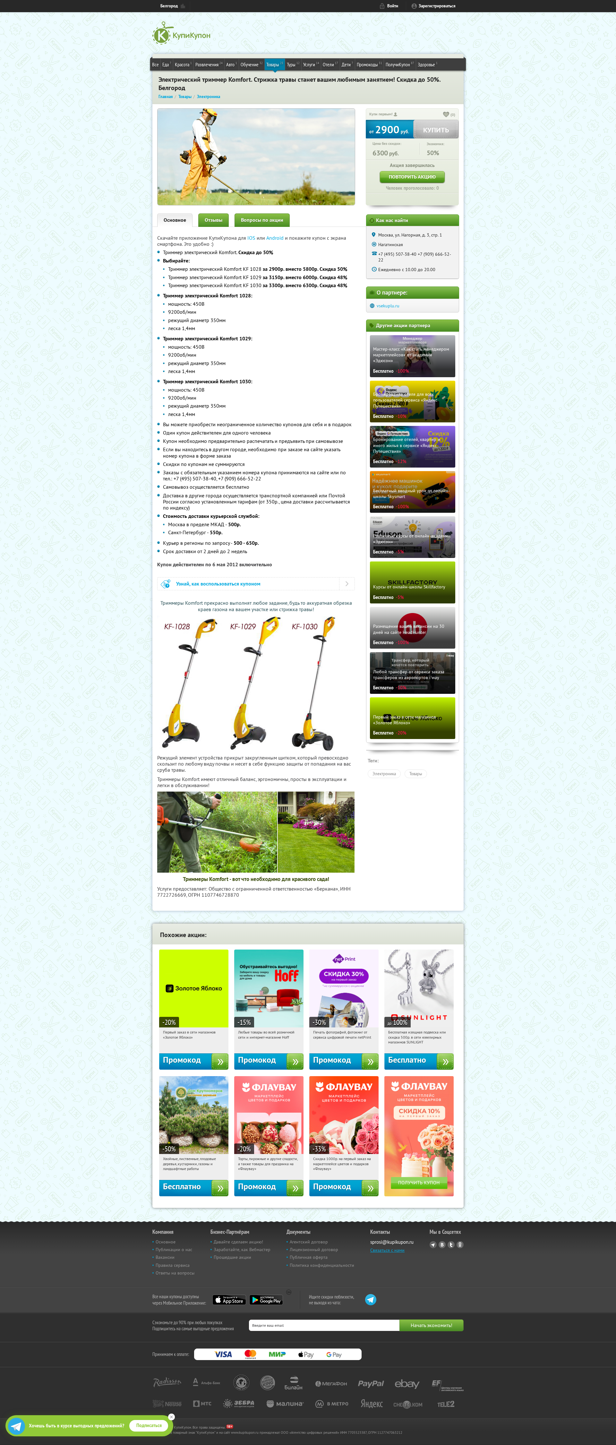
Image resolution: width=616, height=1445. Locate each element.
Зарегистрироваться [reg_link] (437, 6)
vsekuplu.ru (388, 306)
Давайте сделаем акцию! (238, 1242)
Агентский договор (309, 1242)
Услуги (311, 64)
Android (275, 238)
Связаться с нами (387, 1250)
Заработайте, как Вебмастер (242, 1249)
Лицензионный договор (314, 1249)
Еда (166, 64)
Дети (347, 64)
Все (155, 64)
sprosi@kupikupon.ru (392, 1242)
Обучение (252, 64)
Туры (293, 64)
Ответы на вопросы (175, 1273)
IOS (252, 238)
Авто (231, 64)
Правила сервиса (173, 1265)
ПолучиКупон (400, 64)
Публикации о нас (174, 1249)
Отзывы (213, 220)
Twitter (451, 1244)
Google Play (266, 1300)
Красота (183, 64)
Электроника (384, 773)
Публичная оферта (309, 1257)
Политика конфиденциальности (322, 1265)
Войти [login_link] (392, 6)
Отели (330, 64)
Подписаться (149, 1425)
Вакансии (165, 1257)
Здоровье (428, 64)
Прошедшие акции (232, 1257)
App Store (229, 1300)
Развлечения (209, 64)
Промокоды (369, 64)
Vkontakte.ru (442, 1244)
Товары (274, 64)
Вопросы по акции (262, 220)
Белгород (169, 6)
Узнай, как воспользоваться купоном (218, 583)
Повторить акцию (412, 176)
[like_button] (446, 115)
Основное (175, 220)
